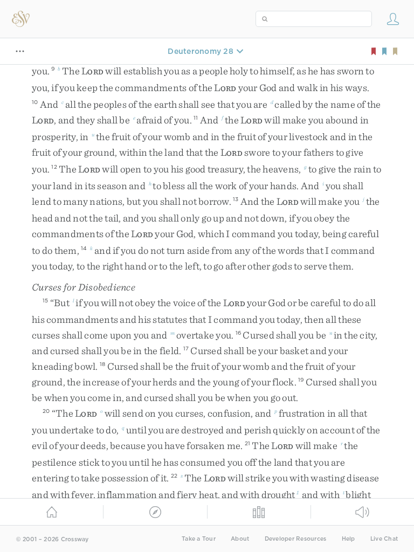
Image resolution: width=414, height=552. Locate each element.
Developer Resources (296, 538)
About (240, 538)
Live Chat (384, 538)
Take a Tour (199, 538)
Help (348, 538)
